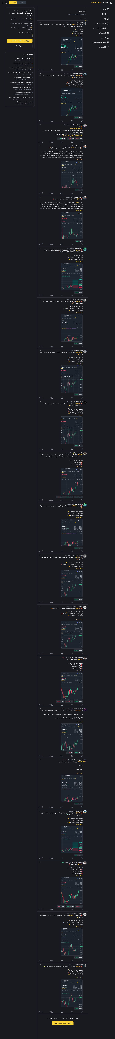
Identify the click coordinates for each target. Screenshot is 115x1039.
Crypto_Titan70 (78, 657)
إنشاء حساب (13, 2)
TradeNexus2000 (78, 402)
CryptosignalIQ (78, 453)
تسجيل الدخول (21, 2)
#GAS (73, 136)
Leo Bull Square (78, 146)
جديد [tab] (81, 19)
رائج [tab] (85, 19)
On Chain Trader (78, 709)
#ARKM (80, 136)
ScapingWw (79, 811)
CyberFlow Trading (77, 74)
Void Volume (79, 22)
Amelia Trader (79, 125)
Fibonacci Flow (78, 350)
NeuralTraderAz (78, 606)
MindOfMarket (79, 248)
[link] (100, 9)
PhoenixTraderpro (78, 299)
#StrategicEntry (66, 136)
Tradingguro (79, 760)
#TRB (76, 136)
